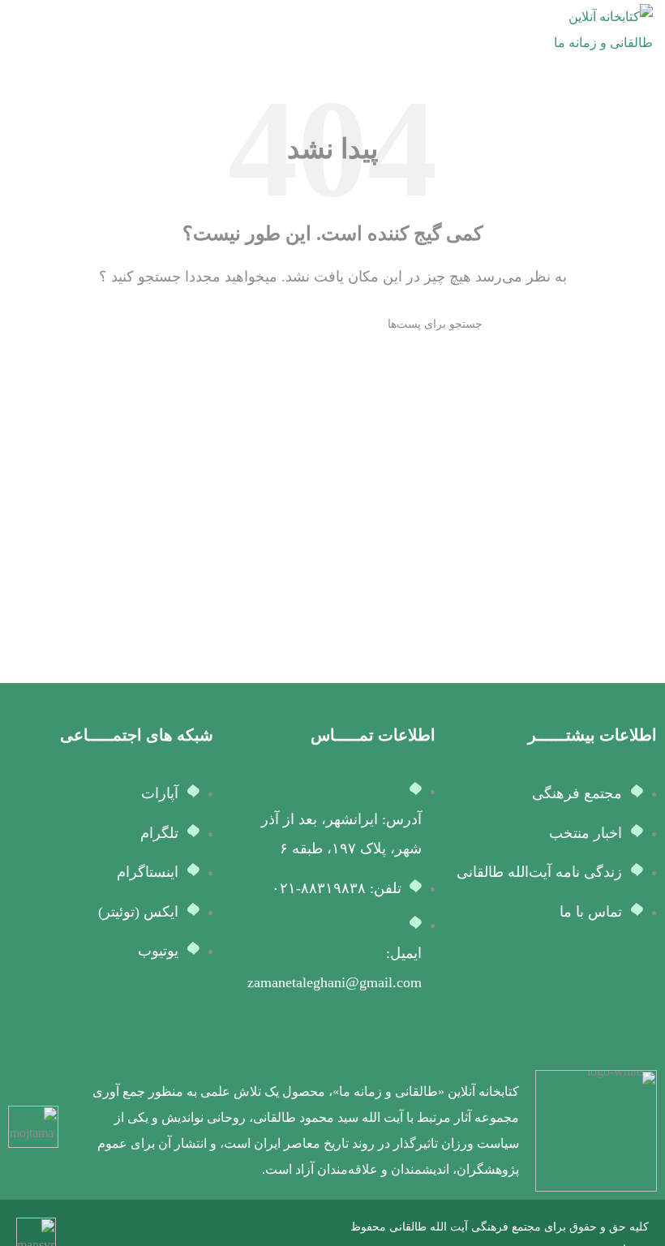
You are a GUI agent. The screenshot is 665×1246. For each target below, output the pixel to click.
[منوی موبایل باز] (18, 30)
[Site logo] (592, 29)
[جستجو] (189, 324)
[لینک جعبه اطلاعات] (366, 1131)
